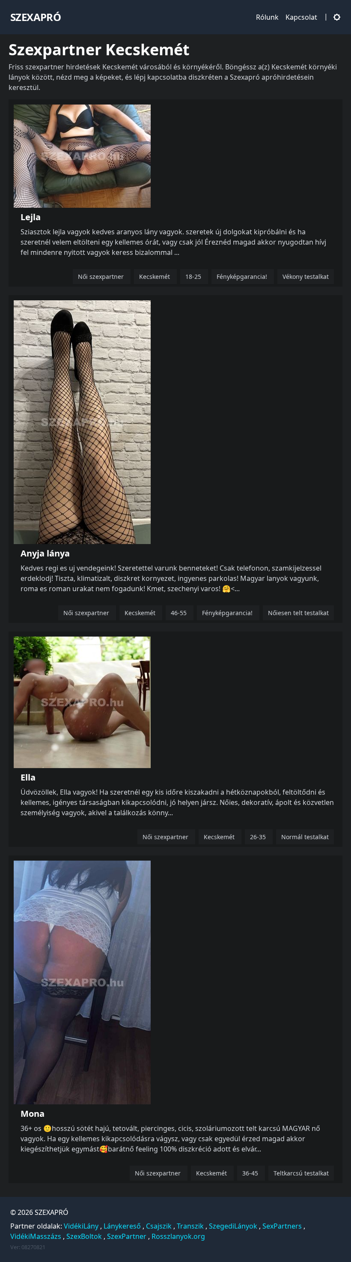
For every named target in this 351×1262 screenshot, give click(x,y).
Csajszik (159, 1226)
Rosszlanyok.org (178, 1236)
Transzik (190, 1226)
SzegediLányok (233, 1226)
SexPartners (282, 1226)
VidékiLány (81, 1226)
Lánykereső (122, 1226)
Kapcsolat (301, 17)
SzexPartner (126, 1236)
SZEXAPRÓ (51, 1212)
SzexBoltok (84, 1236)
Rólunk (267, 17)
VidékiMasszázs (35, 1236)
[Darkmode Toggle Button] (335, 17)
